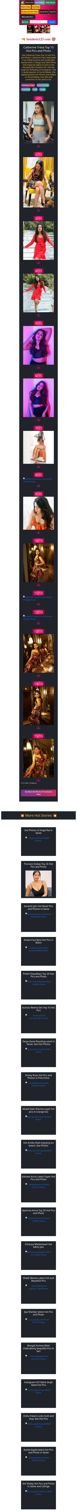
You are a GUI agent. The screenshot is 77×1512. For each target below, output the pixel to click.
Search (51, 22)
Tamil (35, 89)
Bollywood (26, 89)
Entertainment (42, 85)
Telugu (42, 89)
